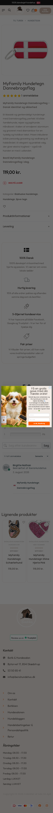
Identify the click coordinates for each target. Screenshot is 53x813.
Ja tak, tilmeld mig (39, 423)
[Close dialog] (50, 387)
